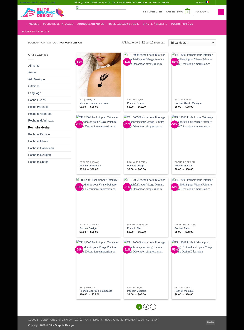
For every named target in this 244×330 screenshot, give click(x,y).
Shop (155, 320)
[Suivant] (153, 307)
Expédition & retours (89, 320)
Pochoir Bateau (136, 103)
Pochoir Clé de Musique (188, 103)
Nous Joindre (114, 320)
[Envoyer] (221, 12)
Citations (33, 86)
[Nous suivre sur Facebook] (219, 2)
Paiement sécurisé (137, 320)
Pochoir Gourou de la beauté (95, 290)
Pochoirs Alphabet (39, 113)
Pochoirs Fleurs (38, 141)
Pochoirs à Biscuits (35, 31)
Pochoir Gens (37, 100)
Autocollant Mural (90, 24)
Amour (32, 72)
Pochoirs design (39, 127)
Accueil (34, 24)
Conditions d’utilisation (57, 320)
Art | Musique (36, 79)
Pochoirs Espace (39, 134)
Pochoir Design (135, 165)
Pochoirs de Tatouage (58, 24)
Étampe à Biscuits (155, 24)
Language (34, 93)
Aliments (33, 65)
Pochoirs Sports (38, 161)
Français (200, 2)
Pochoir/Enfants (38, 106)
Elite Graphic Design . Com (37, 2)
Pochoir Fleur (134, 228)
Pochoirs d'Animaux (41, 120)
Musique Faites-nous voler (94, 103)
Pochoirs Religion (39, 154)
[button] (152, 12)
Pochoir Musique (136, 290)
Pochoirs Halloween (41, 148)
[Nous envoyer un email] (222, 2)
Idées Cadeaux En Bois (123, 24)
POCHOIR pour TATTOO (42, 42)
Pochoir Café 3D (182, 24)
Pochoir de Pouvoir (90, 165)
